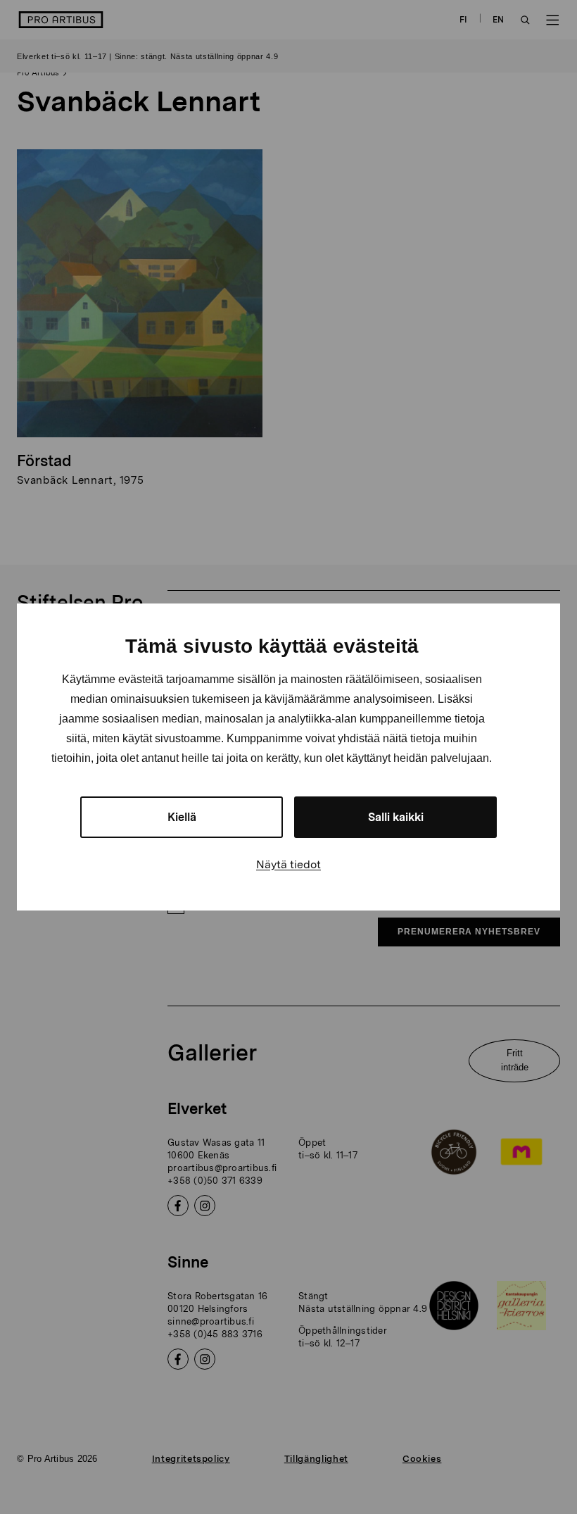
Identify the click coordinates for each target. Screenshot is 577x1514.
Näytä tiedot (288, 864)
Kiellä (181, 817)
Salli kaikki (396, 817)
